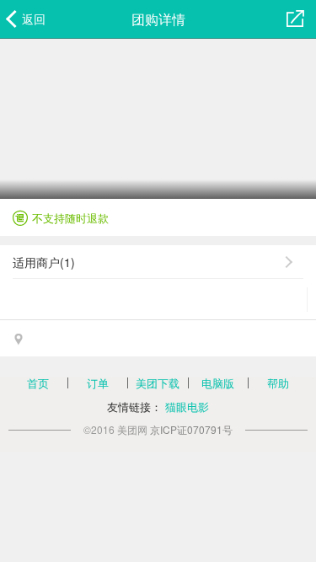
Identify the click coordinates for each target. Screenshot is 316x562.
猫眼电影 (187, 407)
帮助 (278, 383)
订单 (98, 383)
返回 (34, 18)
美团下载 (157, 383)
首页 (38, 383)
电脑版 (217, 383)
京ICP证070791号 (191, 429)
